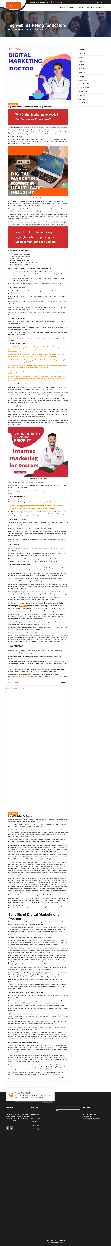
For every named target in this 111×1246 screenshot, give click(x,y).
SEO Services (35, 1114)
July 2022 (82, 95)
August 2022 (83, 91)
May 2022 (82, 103)
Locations (89, 7)
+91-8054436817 (58, 2)
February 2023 (83, 76)
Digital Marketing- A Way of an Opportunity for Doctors (30, 29)
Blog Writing (70, 7)
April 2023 (82, 72)
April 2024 (82, 65)
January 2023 (83, 80)
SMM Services (35, 1118)
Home (61, 7)
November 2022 (84, 84)
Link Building (35, 1129)
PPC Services (35, 1125)
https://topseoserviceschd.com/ (20, 677)
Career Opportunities (23, 1093)
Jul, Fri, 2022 (64, 682)
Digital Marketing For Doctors (20, 816)
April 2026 (82, 57)
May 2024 (82, 61)
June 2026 (82, 53)
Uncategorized (13, 104)
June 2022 (82, 99)
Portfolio (98, 7)
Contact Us (80, 7)
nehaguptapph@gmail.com (40, 2)
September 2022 (84, 88)
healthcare (23, 606)
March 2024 (82, 69)
